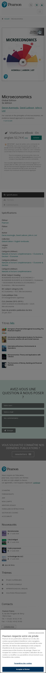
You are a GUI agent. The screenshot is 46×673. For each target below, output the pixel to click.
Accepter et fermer (23, 669)
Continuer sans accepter (36, 633)
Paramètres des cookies (23, 663)
